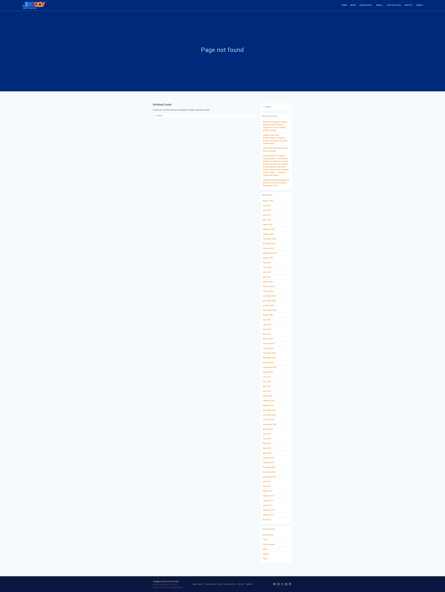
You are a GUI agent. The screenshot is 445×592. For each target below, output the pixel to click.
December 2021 (269, 467)
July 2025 (267, 263)
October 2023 (268, 362)
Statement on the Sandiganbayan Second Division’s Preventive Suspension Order (276, 183)
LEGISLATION (365, 5)
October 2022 (268, 420)
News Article (268, 535)
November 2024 (269, 301)
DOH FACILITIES (394, 5)
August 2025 (268, 258)
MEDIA (379, 5)
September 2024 (270, 310)
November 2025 (269, 243)
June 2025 (267, 267)
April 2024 (267, 334)
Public (265, 549)
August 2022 (268, 429)
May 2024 (267, 329)
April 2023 (267, 391)
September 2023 (270, 367)
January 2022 (268, 462)
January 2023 (268, 405)
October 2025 (268, 248)
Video (265, 559)
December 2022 (269, 410)
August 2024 (268, 315)
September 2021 (270, 477)
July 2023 (267, 377)
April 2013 (267, 486)
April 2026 (267, 220)
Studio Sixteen (178, 587)
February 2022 (269, 458)
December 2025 (269, 239)
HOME (344, 5)
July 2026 (267, 205)
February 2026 (269, 229)
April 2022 (267, 448)
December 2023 (269, 353)
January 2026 (268, 234)
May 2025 (267, 272)
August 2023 (268, 372)
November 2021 (269, 472)
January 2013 (268, 500)
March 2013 (267, 491)
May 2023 (267, 386)
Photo (265, 539)
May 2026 (267, 215)
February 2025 (269, 286)
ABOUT (353, 5)
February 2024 (269, 343)
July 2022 (267, 434)
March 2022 (267, 453)
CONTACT (408, 5)
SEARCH (419, 5)
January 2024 (268, 348)
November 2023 (269, 358)
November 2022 (269, 415)
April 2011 (267, 520)
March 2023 (267, 396)
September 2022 (270, 424)
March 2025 (267, 282)
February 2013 (269, 496)
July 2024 (267, 320)
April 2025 (267, 277)
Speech (266, 554)
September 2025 (270, 253)
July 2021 (267, 481)
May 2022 (267, 443)
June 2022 (267, 439)
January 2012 (268, 515)
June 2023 (267, 382)
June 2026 (267, 210)
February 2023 (269, 401)
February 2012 (269, 510)
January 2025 (268, 291)
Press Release (269, 544)
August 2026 (268, 201)
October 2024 (268, 305)
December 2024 (269, 296)
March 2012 (267, 505)
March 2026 (267, 224)
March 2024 (267, 339)
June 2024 (267, 324)
